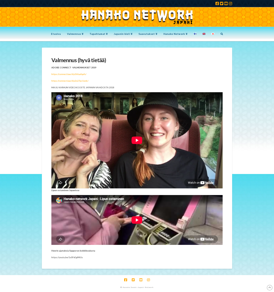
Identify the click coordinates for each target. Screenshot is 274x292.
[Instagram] (230, 3)
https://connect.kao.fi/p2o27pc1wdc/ (69, 80)
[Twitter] (221, 3)
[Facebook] (217, 3)
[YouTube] (226, 3)
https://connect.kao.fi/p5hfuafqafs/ (68, 74)
